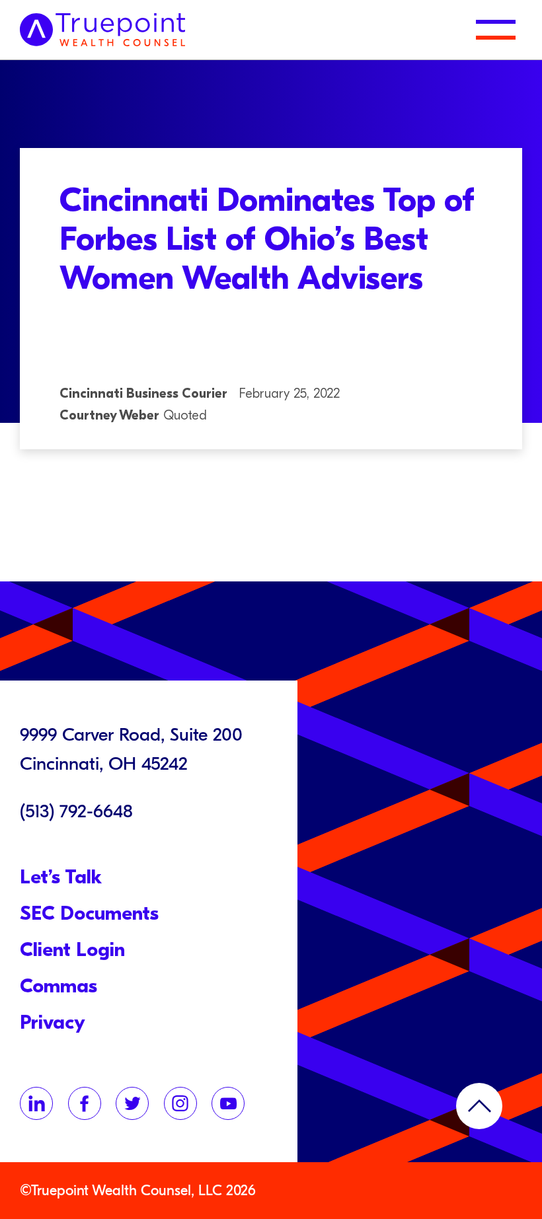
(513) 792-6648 (76, 811)
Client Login (72, 949)
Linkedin (36, 1103)
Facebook (84, 1103)
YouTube (228, 1103)
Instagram (180, 1103)
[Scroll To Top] (479, 1106)
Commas (58, 986)
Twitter (132, 1103)
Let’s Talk (61, 877)
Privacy (52, 1022)
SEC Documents (89, 913)
